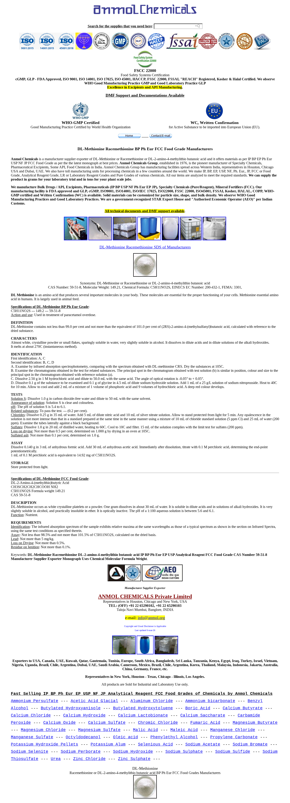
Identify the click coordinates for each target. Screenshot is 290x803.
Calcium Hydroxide (84, 715)
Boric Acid (197, 708)
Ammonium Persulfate (34, 701)
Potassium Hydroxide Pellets (44, 744)
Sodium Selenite (29, 751)
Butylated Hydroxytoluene (143, 708)
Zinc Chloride (89, 759)
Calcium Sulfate (107, 722)
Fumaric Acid (205, 722)
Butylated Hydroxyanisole (71, 708)
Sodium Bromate (250, 744)
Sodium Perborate (81, 751)
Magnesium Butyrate (255, 722)
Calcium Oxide (59, 722)
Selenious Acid (155, 744)
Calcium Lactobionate (143, 715)
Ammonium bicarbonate (210, 701)
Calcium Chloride (31, 715)
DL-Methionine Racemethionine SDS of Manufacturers (145, 247)
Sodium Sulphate (184, 751)
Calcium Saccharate (202, 715)
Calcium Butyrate (243, 708)
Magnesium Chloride (43, 730)
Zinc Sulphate (134, 759)
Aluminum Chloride (151, 701)
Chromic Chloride (158, 722)
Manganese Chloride (232, 730)
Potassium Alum (108, 744)
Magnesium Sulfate (99, 730)
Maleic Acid (184, 730)
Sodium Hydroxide (133, 751)
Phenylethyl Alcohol (174, 737)
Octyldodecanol (83, 737)
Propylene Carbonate (234, 737)
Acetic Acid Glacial (94, 701)
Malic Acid (145, 730)
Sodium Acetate (202, 744)
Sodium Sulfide (232, 751)
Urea (56, 759)
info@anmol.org (151, 617)
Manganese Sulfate (32, 737)
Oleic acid (125, 737)
